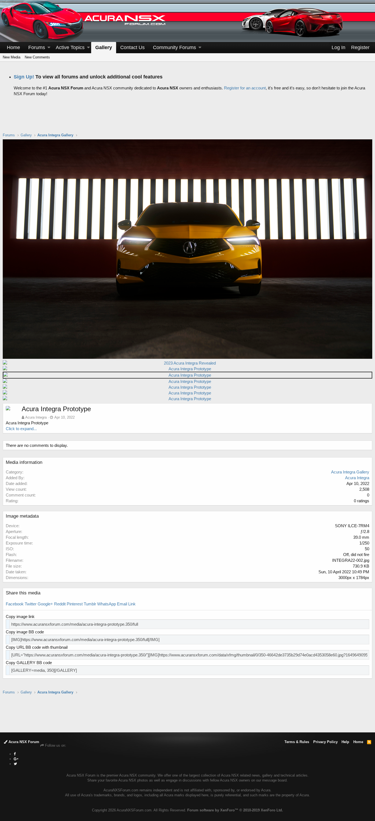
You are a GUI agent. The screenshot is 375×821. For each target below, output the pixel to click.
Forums (36, 47)
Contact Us (132, 47)
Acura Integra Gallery (350, 472)
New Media (11, 57)
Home (13, 47)
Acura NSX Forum (23, 742)
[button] (49, 47)
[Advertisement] (187, 118)
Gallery (103, 47)
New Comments (37, 57)
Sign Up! (24, 77)
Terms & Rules (296, 742)
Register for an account (245, 88)
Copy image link (20, 616)
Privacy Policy (325, 742)
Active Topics (70, 47)
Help (345, 742)
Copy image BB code (25, 632)
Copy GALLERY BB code (29, 662)
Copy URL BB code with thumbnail (37, 647)
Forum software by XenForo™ (235, 810)
